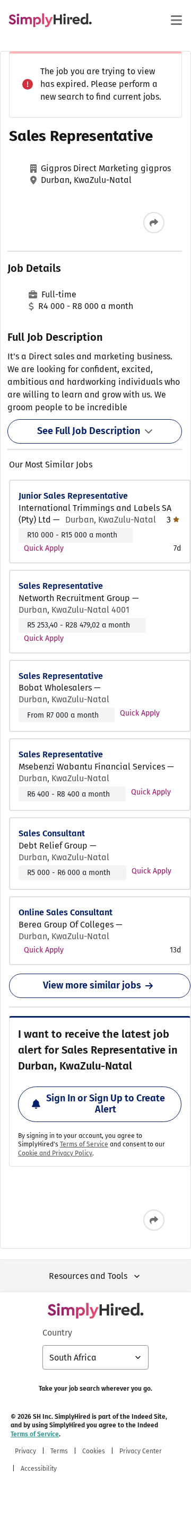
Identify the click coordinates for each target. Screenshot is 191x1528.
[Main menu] (176, 20)
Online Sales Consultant (65, 912)
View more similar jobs (92, 985)
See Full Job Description (88, 431)
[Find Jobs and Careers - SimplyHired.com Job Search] (50, 20)
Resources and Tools (88, 1276)
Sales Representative (61, 586)
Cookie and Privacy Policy (55, 1153)
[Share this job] (153, 222)
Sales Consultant (52, 833)
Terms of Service (84, 1144)
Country (57, 1333)
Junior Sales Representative (73, 496)
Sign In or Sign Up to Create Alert (105, 1104)
